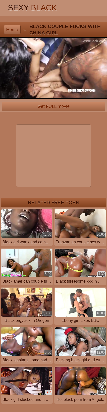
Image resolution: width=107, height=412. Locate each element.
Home (12, 29)
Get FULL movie (53, 106)
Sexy (32, 7)
